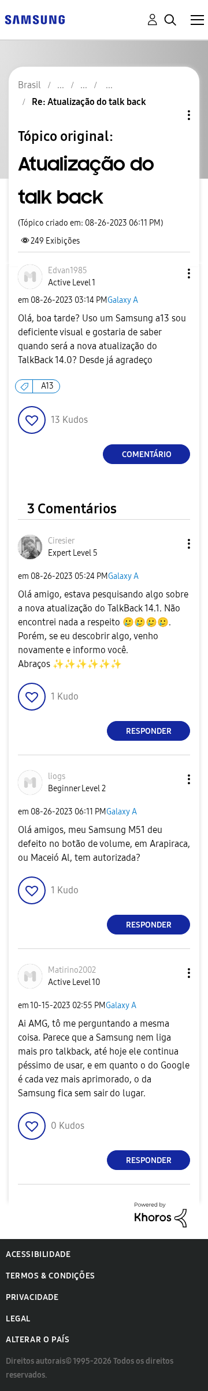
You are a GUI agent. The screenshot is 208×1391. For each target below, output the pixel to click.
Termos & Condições (50, 1276)
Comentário (147, 454)
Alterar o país (37, 1340)
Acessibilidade (38, 1254)
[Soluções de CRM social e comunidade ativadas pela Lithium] (161, 1214)
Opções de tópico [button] (169, 115)
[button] (170, 273)
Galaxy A (122, 300)
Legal (18, 1319)
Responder (149, 731)
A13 (47, 386)
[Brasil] (35, 18)
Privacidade (32, 1297)
